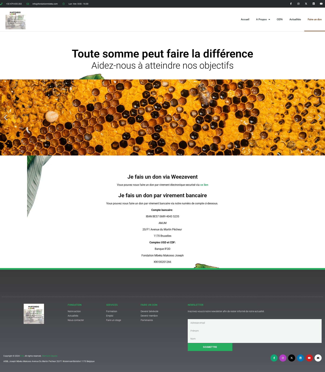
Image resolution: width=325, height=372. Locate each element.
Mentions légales (49, 356)
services (112, 304)
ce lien (204, 184)
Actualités (295, 19)
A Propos (261, 19)
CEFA (280, 19)
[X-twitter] (306, 4)
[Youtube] (321, 4)
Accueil (245, 19)
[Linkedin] (313, 4)
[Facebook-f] (291, 4)
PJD (22, 356)
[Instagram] (298, 4)
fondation (75, 304)
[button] (5, 117)
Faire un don (315, 19)
